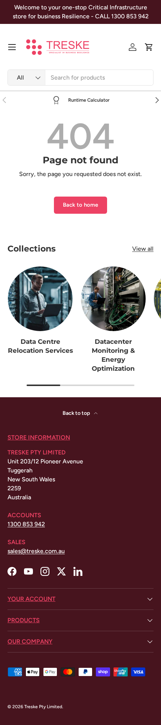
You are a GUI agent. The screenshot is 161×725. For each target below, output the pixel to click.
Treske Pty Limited (43, 706)
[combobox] (80, 77)
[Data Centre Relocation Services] (40, 298)
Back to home (80, 204)
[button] (149, 47)
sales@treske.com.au (36, 551)
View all (143, 248)
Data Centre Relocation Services (40, 346)
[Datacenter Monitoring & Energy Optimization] (113, 298)
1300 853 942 (26, 524)
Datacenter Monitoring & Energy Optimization (113, 355)
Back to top (77, 413)
